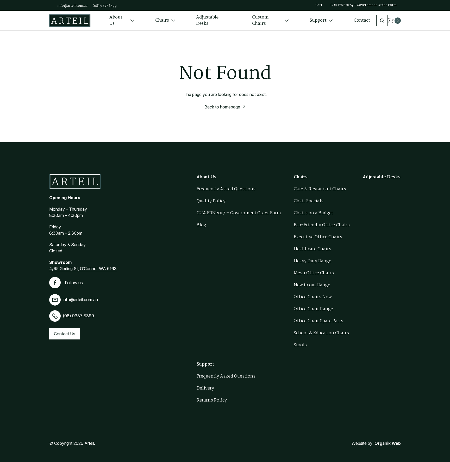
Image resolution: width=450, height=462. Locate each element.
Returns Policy (212, 400)
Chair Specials (308, 201)
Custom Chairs (260, 20)
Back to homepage (222, 107)
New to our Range (312, 285)
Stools (300, 345)
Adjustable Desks (207, 20)
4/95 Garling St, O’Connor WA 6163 (83, 268)
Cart (318, 5)
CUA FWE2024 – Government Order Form (363, 5)
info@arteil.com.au (73, 6)
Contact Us (64, 333)
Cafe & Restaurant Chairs (320, 189)
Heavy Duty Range (312, 261)
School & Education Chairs (321, 333)
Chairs (162, 20)
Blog (201, 225)
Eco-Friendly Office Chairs (322, 225)
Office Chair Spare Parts (318, 321)
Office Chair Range (313, 309)
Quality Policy (211, 201)
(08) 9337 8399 (105, 6)
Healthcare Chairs (312, 249)
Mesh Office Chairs (314, 273)
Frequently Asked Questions (226, 189)
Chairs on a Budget (313, 213)
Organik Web (387, 443)
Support (318, 20)
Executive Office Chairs (318, 237)
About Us (115, 20)
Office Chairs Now (313, 297)
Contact (362, 20)
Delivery (205, 388)
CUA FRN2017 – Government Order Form (239, 213)
